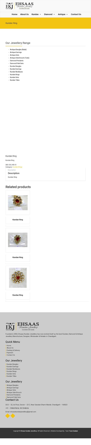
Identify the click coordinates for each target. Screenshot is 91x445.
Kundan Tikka (11, 376)
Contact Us (76, 14)
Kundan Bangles (12, 364)
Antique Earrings (13, 388)
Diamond (48, 14)
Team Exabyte (73, 431)
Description (12, 170)
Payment (10, 353)
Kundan (35, 14)
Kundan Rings (17, 167)
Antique (61, 14)
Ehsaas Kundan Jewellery (29, 431)
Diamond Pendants (13, 395)
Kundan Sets (11, 374)
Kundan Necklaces (13, 369)
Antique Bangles (12, 385)
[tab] (12, 169)
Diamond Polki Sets (14, 397)
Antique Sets (11, 390)
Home (14, 14)
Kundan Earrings (12, 367)
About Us (24, 14)
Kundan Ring (18, 219)
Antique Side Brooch (14, 392)
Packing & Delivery (13, 350)
